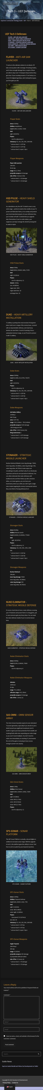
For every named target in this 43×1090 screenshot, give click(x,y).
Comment (7, 995)
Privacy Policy (6, 1083)
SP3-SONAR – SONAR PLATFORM (17, 47)
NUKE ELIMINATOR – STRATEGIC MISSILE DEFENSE (22, 44)
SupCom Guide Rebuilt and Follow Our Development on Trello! (20, 1066)
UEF (25, 20)
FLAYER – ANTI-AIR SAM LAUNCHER (17, 37)
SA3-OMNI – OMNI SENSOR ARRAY (17, 46)
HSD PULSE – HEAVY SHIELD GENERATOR (19, 39)
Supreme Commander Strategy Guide (11, 20)
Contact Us (15, 1083)
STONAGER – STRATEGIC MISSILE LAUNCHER (20, 42)
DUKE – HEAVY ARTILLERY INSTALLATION (19, 40)
